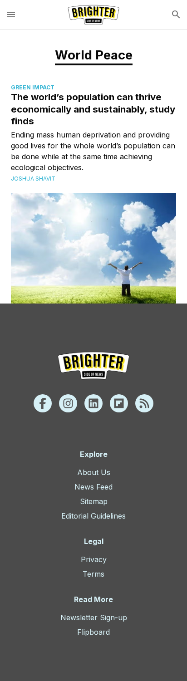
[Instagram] (68, 403)
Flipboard (93, 632)
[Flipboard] (119, 403)
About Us (93, 472)
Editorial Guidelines (93, 515)
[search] (176, 14)
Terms (93, 573)
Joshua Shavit (33, 178)
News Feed (93, 486)
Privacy (94, 559)
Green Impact (32, 87)
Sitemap (94, 501)
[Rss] (144, 403)
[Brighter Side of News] (93, 14)
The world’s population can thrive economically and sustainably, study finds (93, 109)
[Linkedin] (93, 403)
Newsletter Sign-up (93, 617)
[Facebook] (43, 403)
